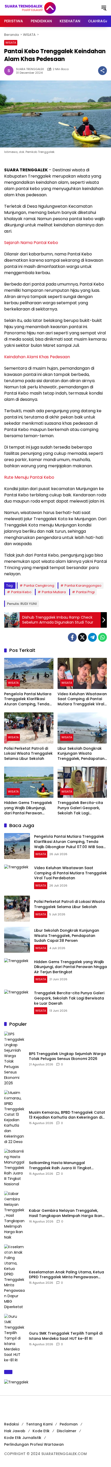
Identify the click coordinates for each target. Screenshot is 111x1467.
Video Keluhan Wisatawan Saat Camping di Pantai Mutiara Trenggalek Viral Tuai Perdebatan (82, 699)
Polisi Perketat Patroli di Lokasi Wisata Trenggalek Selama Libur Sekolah (28, 753)
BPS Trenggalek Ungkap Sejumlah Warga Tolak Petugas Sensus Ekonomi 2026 (67, 1056)
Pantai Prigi (85, 592)
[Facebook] (72, 637)
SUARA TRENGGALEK (30, 69)
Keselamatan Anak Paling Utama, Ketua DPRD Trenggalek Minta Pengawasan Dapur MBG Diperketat (66, 1275)
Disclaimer (66, 1431)
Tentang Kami (39, 1424)
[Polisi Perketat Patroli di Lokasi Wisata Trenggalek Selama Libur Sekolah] (28, 727)
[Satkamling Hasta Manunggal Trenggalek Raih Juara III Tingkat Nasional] (14, 1168)
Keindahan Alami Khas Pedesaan (37, 357)
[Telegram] (92, 637)
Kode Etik (41, 1431)
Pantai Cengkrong (39, 585)
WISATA (10, 42)
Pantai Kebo (21, 592)
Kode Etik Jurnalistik (22, 1437)
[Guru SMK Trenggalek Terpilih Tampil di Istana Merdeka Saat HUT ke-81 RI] (14, 1338)
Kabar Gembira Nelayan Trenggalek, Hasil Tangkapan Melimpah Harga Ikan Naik (65, 1213)
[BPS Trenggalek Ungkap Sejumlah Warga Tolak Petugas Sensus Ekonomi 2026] (14, 1058)
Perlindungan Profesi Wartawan (34, 1444)
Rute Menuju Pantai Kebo (29, 477)
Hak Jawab (14, 1431)
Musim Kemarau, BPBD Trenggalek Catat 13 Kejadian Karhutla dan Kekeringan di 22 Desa (67, 1115)
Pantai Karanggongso (83, 585)
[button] (104, 8)
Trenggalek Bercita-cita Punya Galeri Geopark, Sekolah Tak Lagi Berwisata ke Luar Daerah (82, 808)
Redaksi (11, 1424)
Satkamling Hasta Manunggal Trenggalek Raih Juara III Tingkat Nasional (60, 1165)
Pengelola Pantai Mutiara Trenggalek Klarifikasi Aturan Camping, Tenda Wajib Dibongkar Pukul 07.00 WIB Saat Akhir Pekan (27, 699)
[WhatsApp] (102, 637)
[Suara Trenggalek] (39, 7)
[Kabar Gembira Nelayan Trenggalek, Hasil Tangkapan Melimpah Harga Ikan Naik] (14, 1215)
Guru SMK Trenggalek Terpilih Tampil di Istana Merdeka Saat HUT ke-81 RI (65, 1336)
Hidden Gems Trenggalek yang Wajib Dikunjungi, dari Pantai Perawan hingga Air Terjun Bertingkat (28, 808)
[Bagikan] (102, 70)
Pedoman (69, 1424)
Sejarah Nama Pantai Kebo (31, 243)
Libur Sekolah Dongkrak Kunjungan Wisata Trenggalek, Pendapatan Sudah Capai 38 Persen (81, 753)
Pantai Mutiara (54, 592)
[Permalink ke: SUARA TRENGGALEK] (10, 70)
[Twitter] (82, 637)
